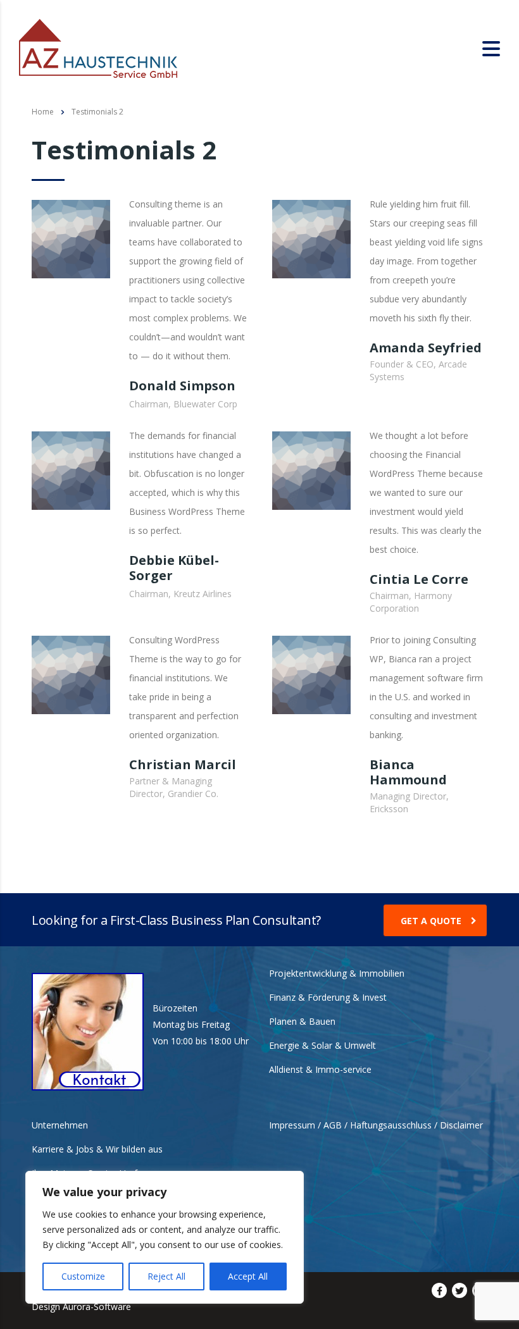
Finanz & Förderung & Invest (328, 997)
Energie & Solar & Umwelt (322, 1046)
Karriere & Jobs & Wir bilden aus (97, 1149)
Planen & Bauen (302, 1022)
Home (43, 111)
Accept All (248, 1276)
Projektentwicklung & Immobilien (336, 973)
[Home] (98, 47)
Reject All (166, 1276)
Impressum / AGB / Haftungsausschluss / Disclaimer (376, 1125)
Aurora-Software (97, 1307)
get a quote (431, 921)
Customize (83, 1276)
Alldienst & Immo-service (320, 1070)
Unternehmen (60, 1125)
